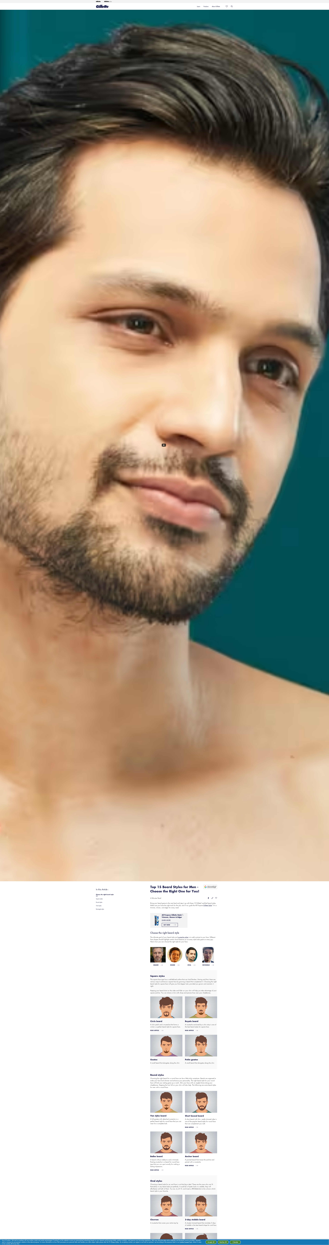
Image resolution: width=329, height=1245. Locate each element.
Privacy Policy (115, 1242)
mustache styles (183, 937)
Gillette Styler (207, 905)
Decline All (223, 1242)
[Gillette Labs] (108, 1)
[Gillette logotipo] (102, 6)
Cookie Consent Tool (186, 1242)
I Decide (235, 1242)
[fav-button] (216, 898)
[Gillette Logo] (98, 1)
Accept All (211, 1242)
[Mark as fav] (226, 6)
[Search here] (231, 6)
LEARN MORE (166, 920)
